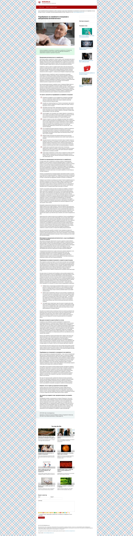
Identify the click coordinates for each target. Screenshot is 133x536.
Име (39, 496)
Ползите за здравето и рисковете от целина (65, 486)
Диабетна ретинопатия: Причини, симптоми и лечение (65, 453)
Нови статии (41, 7)
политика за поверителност (70, 530)
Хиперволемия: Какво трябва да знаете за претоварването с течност (65, 470)
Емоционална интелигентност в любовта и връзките (46, 453)
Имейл (52, 496)
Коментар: (40, 500)
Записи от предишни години (51, 7)
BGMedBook (46, 2)
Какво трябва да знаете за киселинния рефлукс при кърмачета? (44, 470)
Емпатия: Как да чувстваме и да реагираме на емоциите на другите (46, 437)
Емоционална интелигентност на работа (65, 437)
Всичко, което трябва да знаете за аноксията (46, 486)
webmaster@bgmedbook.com (78, 12)
